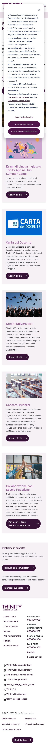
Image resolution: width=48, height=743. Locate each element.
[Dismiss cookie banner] (39, 9)
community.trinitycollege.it (19, 675)
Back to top (20, 740)
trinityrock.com (30, 719)
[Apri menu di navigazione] (45, 5)
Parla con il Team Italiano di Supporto (19, 524)
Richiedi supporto (13, 588)
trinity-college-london (16, 699)
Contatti (31, 652)
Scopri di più (15, 194)
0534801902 (34, 620)
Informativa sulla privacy (34, 724)
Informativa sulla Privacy (19, 100)
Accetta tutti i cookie (24, 124)
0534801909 (34, 647)
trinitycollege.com (9, 719)
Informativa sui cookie (18, 97)
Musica (7, 631)
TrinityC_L (11, 689)
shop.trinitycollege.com (11, 724)
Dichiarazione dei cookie (11, 729)
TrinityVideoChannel (16, 694)
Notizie (7, 641)
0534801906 (34, 639)
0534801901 (33, 631)
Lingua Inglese (11, 626)
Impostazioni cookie (24, 117)
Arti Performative (12, 636)
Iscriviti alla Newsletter (16, 568)
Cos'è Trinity (10, 616)
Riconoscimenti (11, 621)
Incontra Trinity (11, 646)
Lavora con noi (34, 657)
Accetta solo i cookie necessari (24, 131)
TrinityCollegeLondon (16, 679)
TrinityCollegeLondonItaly (19, 665)
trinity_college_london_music (20, 684)
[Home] (12, 607)
